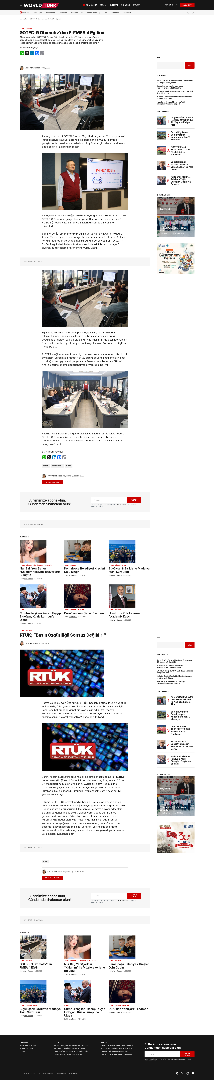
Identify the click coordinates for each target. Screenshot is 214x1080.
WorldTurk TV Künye (28, 1045)
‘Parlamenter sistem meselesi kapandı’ (116, 1054)
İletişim (22, 1051)
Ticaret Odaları (77, 12)
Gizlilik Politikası (26, 1048)
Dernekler (63, 12)
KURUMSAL (24, 1042)
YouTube (25, 12)
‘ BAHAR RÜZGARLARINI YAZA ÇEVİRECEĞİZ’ (71, 1051)
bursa (45, 466)
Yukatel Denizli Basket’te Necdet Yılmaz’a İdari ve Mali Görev (174, 98)
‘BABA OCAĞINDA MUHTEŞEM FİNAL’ (115, 1051)
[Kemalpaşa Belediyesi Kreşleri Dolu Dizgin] (85, 551)
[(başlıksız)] (176, 206)
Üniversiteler (92, 12)
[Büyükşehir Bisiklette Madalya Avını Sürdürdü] (129, 551)
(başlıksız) (165, 209)
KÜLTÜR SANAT (38, 565)
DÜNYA (104, 1042)
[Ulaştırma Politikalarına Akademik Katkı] (129, 596)
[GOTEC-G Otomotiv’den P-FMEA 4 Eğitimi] (40, 947)
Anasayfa (23, 19)
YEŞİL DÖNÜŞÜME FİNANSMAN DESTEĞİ (117, 1045)
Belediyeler (50, 12)
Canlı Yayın (37, 12)
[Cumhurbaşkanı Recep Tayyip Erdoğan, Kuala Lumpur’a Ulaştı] (40, 596)
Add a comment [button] (54, 482)
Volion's (74, 1073)
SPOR (124, 565)
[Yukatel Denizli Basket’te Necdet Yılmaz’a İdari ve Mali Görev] (161, 165)
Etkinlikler (115, 12)
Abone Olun (134, 500)
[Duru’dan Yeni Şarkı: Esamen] (85, 596)
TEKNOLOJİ (58, 1042)
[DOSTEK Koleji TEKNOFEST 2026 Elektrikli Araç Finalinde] (161, 150)
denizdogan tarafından (168, 233)
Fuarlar (104, 12)
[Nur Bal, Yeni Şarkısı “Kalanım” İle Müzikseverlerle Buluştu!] (40, 551)
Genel (22, 28)
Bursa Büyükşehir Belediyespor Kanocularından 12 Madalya (170, 87)
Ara (158, 58)
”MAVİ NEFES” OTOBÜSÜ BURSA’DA (68, 1054)
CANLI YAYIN (187, 5)
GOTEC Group (57, 466)
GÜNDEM (29, 28)
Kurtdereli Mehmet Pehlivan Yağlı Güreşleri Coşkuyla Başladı (171, 103)
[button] (21, 5)
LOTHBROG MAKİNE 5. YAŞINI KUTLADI (69, 1048)
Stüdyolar (127, 12)
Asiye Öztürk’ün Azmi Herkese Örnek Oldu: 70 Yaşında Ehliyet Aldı (175, 82)
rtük (45, 861)
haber (68, 466)
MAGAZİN (48, 565)
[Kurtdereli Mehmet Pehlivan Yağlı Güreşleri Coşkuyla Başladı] (161, 180)
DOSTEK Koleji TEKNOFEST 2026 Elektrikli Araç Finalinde (175, 92)
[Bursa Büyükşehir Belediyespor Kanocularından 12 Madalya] (161, 135)
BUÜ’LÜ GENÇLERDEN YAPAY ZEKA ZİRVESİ (71, 1045)
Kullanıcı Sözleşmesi (124, 505)
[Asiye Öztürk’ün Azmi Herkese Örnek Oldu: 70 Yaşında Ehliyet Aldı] (161, 120)
